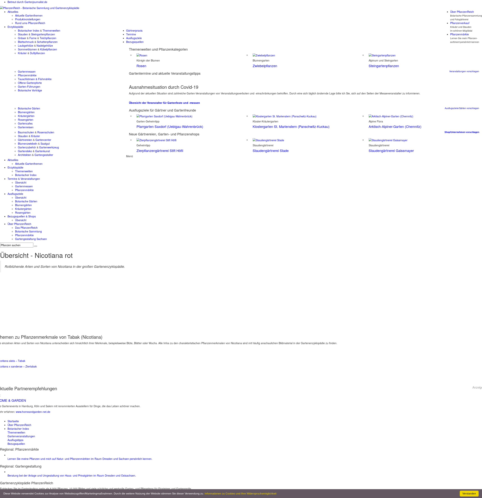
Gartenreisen (26, 127)
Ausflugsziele (134, 38)
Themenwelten (51, 30)
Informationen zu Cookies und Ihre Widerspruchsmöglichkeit (240, 493)
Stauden (23, 34)
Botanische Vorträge (30, 90)
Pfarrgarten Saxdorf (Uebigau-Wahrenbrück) (170, 126)
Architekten (24, 155)
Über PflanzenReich (462, 12)
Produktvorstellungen (27, 19)
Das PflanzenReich (26, 227)
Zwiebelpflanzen (265, 65)
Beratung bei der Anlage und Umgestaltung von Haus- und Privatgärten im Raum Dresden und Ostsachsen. (72, 475)
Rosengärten (25, 119)
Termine (131, 34)
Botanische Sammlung (28, 231)
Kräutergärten (26, 116)
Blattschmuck (26, 42)
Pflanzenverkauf (459, 23)
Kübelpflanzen (48, 49)
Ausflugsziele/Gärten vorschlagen (462, 108)
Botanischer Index (28, 30)
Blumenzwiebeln (27, 143)
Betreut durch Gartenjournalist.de (27, 2)
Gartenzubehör (27, 147)
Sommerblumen (27, 49)
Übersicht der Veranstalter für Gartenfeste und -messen (164, 103)
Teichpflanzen (48, 38)
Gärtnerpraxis (134, 30)
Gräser (22, 38)
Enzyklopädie (15, 27)
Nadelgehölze (45, 45)
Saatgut (45, 143)
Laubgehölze (25, 45)
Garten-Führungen (29, 86)
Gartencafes (25, 123)
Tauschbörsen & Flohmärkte (35, 79)
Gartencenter (43, 140)
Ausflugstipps (15, 440)
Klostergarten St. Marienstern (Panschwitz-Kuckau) (291, 126)
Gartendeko (25, 151)
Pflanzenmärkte (459, 34)
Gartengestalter (43, 155)
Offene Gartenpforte (30, 83)
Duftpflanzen (37, 53)
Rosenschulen (45, 132)
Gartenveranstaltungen (21, 436)
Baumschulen (26, 132)
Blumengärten (26, 112)
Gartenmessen (27, 71)
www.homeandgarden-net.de (33, 412)
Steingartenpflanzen (43, 34)
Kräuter (22, 53)
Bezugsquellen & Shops (22, 216)
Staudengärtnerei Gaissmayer (391, 150)
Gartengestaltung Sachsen (31, 239)
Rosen (141, 65)
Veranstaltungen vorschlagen (464, 71)
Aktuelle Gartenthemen (29, 15)
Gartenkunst (42, 151)
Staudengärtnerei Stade (271, 150)
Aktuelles (13, 12)
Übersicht (20, 182)
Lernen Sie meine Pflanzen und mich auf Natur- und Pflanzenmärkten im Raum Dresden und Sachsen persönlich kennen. (80, 459)
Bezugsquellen (135, 42)
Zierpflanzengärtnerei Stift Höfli (160, 150)
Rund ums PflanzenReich (30, 23)
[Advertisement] (241, 304)
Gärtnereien (25, 140)
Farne (33, 38)
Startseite (13, 421)
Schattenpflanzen (47, 42)
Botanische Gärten (29, 108)
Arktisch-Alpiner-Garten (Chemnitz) (395, 126)
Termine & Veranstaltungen (24, 179)
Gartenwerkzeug (49, 147)
